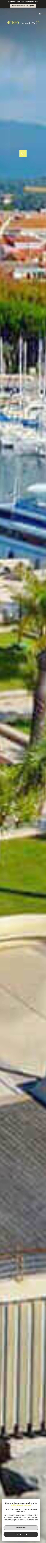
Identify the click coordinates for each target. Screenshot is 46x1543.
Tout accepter (21, 1534)
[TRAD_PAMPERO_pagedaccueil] (23, 25)
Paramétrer (21, 1528)
